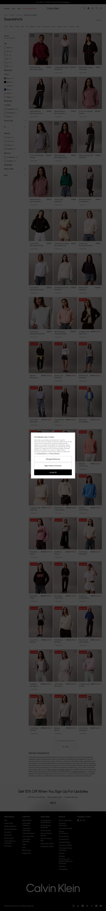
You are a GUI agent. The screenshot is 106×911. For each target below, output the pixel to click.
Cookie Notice (41, 453)
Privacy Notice (54, 453)
